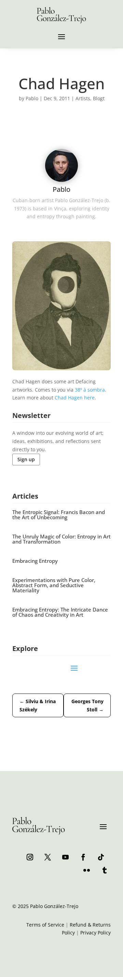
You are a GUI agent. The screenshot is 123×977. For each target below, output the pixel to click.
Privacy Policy (95, 932)
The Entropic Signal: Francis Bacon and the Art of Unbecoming (58, 515)
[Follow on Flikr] (86, 869)
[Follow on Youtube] (65, 856)
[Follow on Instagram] (29, 856)
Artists (83, 98)
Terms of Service (45, 924)
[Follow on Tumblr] (104, 869)
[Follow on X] (47, 856)
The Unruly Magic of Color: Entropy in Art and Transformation (61, 539)
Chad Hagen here (75, 397)
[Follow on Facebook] (83, 856)
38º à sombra (90, 389)
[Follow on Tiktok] (100, 856)
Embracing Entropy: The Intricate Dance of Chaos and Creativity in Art (60, 612)
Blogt (99, 98)
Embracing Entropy (35, 560)
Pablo (32, 98)
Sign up (26, 459)
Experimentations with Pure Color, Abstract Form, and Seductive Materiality (53, 585)
